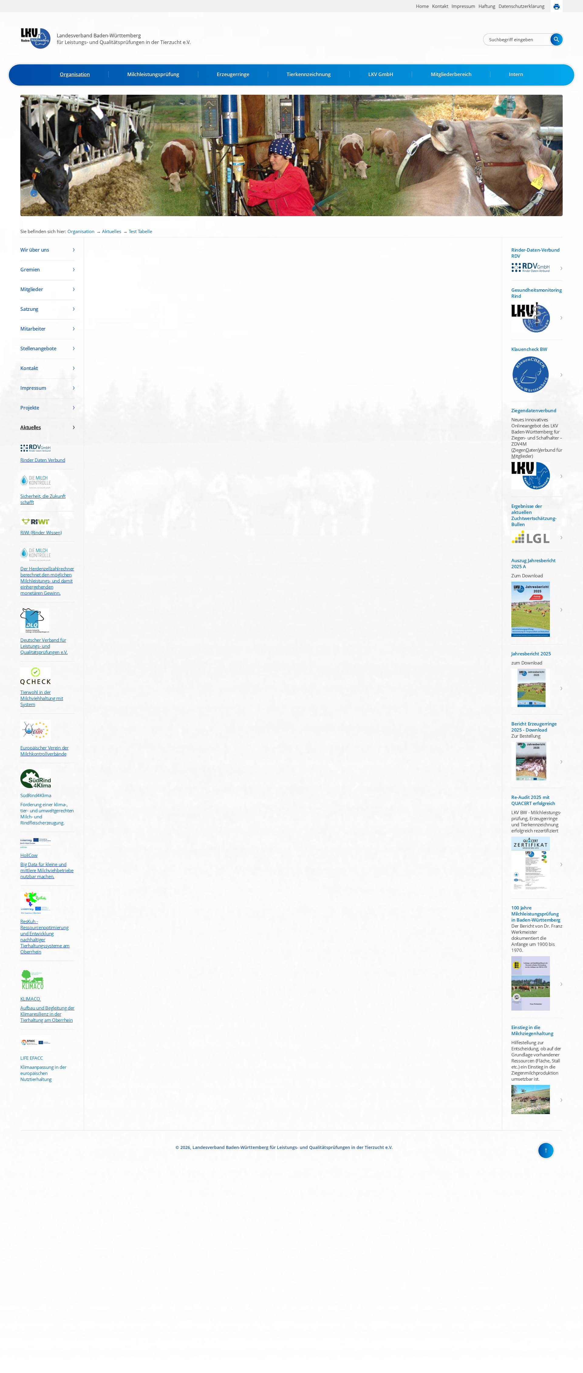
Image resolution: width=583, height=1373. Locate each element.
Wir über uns (34, 249)
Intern (516, 74)
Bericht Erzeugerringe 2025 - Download (534, 727)
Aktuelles (111, 231)
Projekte (29, 407)
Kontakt (440, 6)
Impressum (463, 6)
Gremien (30, 269)
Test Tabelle (140, 231)
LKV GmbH (380, 74)
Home (422, 6)
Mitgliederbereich (451, 74)
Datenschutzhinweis (17, 1370)
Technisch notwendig (9, 1270)
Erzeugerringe (233, 74)
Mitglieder (31, 289)
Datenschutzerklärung (521, 6)
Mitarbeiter (33, 328)
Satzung (29, 309)
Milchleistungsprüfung (153, 74)
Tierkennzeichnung (309, 74)
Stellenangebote (38, 348)
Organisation (75, 74)
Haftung (487, 6)
